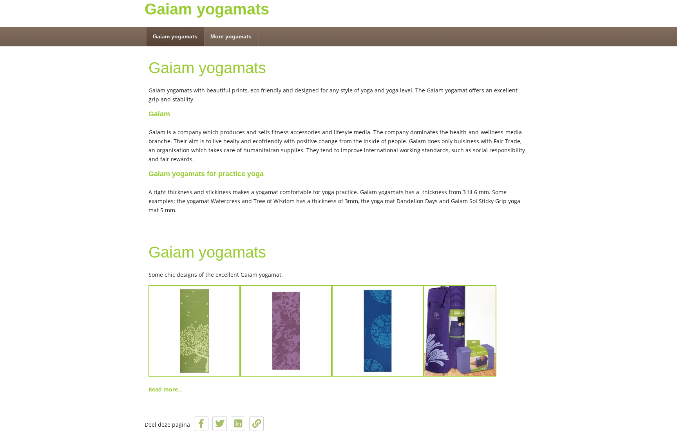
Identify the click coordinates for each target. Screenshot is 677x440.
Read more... (165, 389)
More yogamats (231, 36)
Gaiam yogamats (207, 9)
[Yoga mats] (322, 374)
